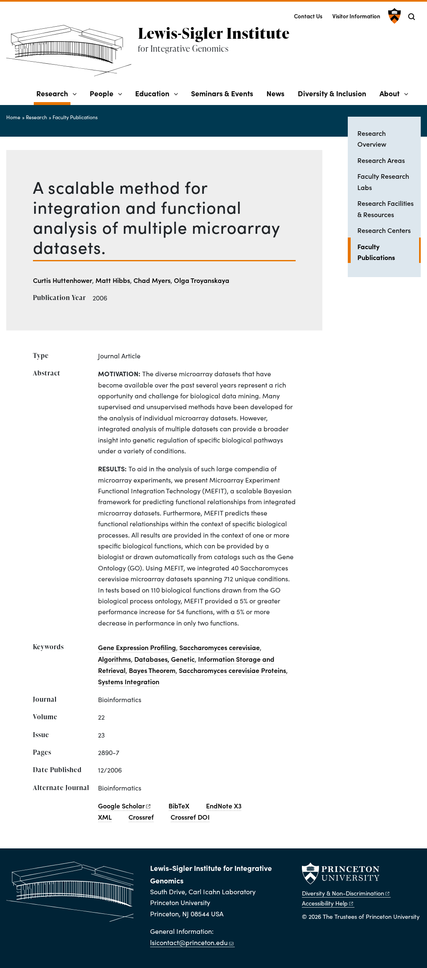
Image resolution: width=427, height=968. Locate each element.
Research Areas (381, 160)
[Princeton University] (393, 16)
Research (53, 93)
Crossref (141, 816)
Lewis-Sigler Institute (214, 33)
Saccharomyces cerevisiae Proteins (232, 670)
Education (152, 93)
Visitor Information (356, 16)
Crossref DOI (190, 816)
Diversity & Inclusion (332, 93)
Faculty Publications (75, 117)
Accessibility (325, 903)
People (101, 93)
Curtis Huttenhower (62, 280)
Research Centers (384, 230)
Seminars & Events (222, 93)
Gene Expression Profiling (137, 647)
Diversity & (343, 893)
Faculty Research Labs (383, 181)
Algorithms (114, 658)
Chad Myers (152, 280)
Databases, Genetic (164, 658)
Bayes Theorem (152, 670)
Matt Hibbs (112, 280)
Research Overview (371, 138)
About (389, 93)
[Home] (72, 54)
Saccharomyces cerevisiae (219, 647)
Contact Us (308, 16)
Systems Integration (128, 681)
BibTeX (178, 805)
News (275, 93)
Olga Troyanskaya (201, 280)
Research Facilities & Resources (385, 208)
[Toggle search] (411, 16)
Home (13, 117)
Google (121, 805)
